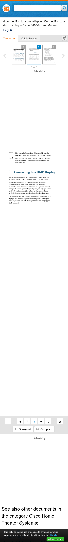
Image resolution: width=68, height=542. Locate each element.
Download (24, 429)
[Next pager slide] (63, 56)
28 (60, 421)
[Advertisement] (34, 103)
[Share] (64, 38)
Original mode (28, 38)
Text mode (9, 38)
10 (47, 421)
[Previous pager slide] (4, 56)
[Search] (64, 8)
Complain (46, 429)
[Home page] (6, 8)
